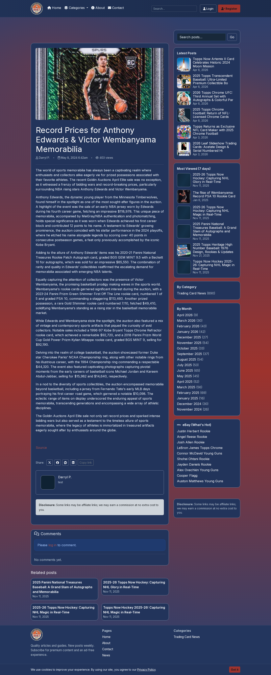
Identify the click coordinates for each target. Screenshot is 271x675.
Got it (234, 669)
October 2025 (188, 348)
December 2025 (189, 337)
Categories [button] (77, 8)
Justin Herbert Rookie (193, 431)
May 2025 (185, 376)
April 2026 (185, 315)
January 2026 (188, 332)
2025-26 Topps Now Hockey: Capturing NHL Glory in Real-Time (134, 584)
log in (52, 545)
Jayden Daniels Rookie (194, 464)
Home (56, 8)
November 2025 (189, 343)
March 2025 (186, 387)
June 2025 (185, 370)
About (99, 8)
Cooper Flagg (187, 475)
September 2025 (190, 354)
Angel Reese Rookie (192, 437)
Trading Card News (191, 293)
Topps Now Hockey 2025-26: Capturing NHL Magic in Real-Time (134, 609)
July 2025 (185, 365)
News (106, 655)
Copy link (86, 462)
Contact (117, 8)
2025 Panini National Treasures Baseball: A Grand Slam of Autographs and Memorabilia (62, 587)
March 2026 (186, 321)
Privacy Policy (146, 669)
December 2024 (189, 404)
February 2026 (188, 326)
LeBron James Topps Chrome (200, 448)
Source (41, 448)
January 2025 (188, 398)
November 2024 (190, 409)
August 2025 (187, 359)
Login (209, 8)
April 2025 (185, 382)
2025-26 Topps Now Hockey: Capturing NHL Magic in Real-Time (63, 609)
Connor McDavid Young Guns (199, 453)
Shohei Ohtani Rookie (193, 459)
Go (232, 37)
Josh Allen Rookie (191, 442)
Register (231, 8)
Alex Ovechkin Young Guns (197, 470)
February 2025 (188, 393)
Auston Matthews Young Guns (200, 481)
